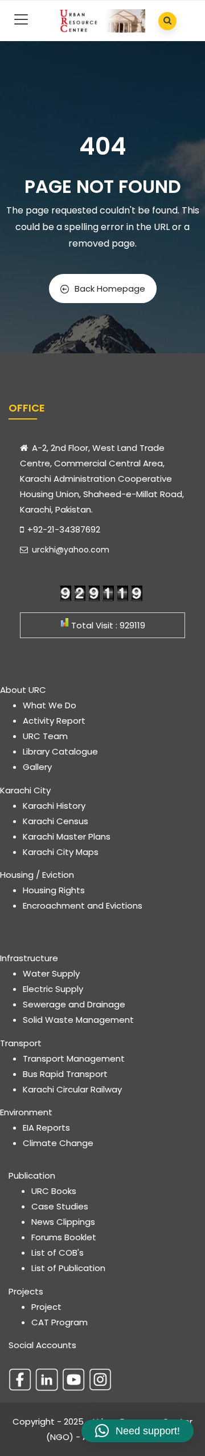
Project (46, 1307)
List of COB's (57, 1253)
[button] (137, 1430)
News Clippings (63, 1222)
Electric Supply (53, 989)
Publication (32, 1175)
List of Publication (68, 1268)
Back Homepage (110, 289)
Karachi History (54, 806)
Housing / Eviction (37, 875)
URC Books (53, 1191)
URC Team (45, 736)
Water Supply (51, 973)
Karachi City (25, 790)
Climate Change (58, 1143)
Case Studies (59, 1206)
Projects (26, 1291)
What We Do (49, 705)
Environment (26, 1112)
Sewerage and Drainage (74, 1004)
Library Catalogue (60, 751)
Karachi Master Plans (66, 836)
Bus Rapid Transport (65, 1074)
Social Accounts (42, 1345)
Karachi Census (55, 821)
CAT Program (59, 1322)
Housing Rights (54, 890)
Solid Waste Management (78, 1020)
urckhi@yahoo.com (69, 549)
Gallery (37, 767)
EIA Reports (46, 1128)
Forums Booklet (63, 1237)
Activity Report (54, 721)
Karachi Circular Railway (72, 1089)
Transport (21, 1043)
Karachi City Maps (61, 852)
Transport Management (74, 1058)
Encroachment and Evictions (82, 905)
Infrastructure (29, 958)
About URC (23, 690)
